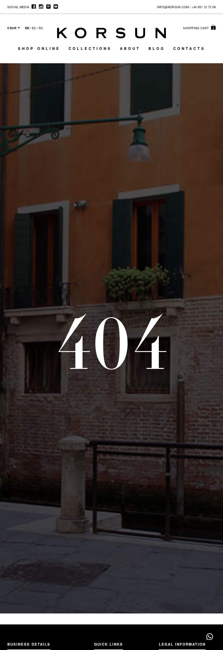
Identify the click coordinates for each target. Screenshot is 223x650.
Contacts (189, 48)
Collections (90, 48)
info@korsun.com (173, 7)
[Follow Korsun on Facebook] (33, 6)
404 (111, 342)
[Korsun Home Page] (111, 33)
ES (34, 28)
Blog (156, 48)
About (130, 48)
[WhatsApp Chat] (209, 636)
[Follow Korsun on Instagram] (41, 6)
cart (198, 28)
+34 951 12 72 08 (204, 7)
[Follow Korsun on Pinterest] (48, 6)
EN (27, 28)
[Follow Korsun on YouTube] (55, 6)
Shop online (39, 48)
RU (41, 28)
